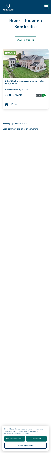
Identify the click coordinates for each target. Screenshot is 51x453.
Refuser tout (36, 439)
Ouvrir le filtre (23, 39)
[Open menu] (46, 7)
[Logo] (13, 7)
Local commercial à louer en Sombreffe (20, 128)
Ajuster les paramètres (25, 446)
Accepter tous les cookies (15, 439)
